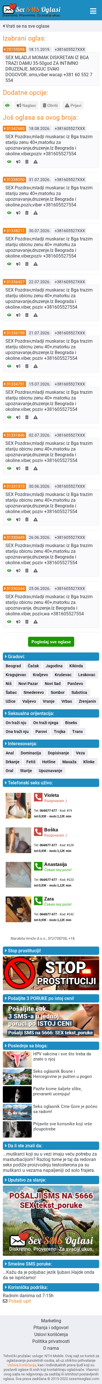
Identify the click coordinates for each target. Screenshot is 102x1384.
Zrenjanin (87, 701)
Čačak (33, 666)
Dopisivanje (58, 753)
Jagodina (54, 666)
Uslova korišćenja (22, 1365)
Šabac (11, 692)
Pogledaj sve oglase (51, 641)
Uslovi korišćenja (51, 1334)
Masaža (69, 762)
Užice (11, 701)
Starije (26, 770)
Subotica (79, 692)
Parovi (41, 731)
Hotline (49, 762)
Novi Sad (53, 683)
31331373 (16, 486)
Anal (10, 753)
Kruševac (63, 674)
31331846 (16, 435)
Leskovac (86, 674)
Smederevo (34, 692)
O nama (51, 1348)
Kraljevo (40, 674)
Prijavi (75, 105)
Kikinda (76, 666)
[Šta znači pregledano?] (9, 161)
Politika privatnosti (51, 1341)
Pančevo (75, 683)
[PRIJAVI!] (35, 161)
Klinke (89, 762)
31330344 (16, 588)
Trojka (59, 731)
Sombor (58, 692)
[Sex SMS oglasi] (32, 10)
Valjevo (29, 701)
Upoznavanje (50, 770)
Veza (80, 753)
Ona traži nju (17, 731)
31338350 (16, 179)
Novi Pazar (28, 683)
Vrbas (66, 701)
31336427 (16, 282)
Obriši (52, 105)
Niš (9, 683)
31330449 (16, 537)
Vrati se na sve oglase (27, 26)
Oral (9, 770)
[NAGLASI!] (18, 161)
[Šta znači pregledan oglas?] (7, 105)
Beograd (13, 666)
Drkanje (13, 762)
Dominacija (31, 753)
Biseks (71, 722)
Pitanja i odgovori (51, 1327)
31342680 (16, 128)
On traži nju (16, 722)
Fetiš (30, 762)
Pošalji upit (19, 1301)
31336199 (16, 333)
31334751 (16, 384)
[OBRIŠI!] (27, 161)
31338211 (16, 230)
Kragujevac (16, 674)
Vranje (49, 701)
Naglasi (28, 105)
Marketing (51, 1320)
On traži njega (45, 722)
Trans (77, 731)
